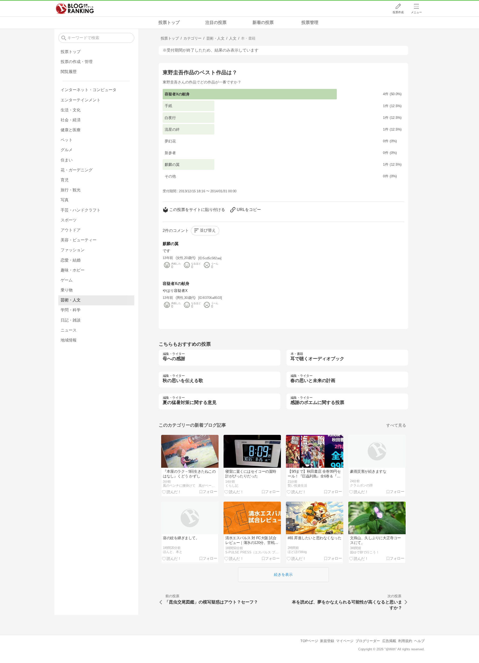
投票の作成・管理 (77, 62)
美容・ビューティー (79, 240)
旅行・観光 (71, 190)
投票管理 (309, 22)
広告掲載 (389, 641)
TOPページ (309, 641)
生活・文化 (71, 110)
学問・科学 (71, 310)
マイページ (345, 641)
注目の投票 (216, 22)
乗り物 (67, 290)
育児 (65, 180)
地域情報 (69, 340)
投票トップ (169, 22)
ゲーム (67, 280)
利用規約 (405, 641)
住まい (67, 160)
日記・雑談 (71, 320)
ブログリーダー (368, 641)
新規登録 (327, 641)
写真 (65, 200)
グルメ (67, 150)
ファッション (73, 250)
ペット (67, 140)
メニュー (416, 12)
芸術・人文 (71, 300)
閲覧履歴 (69, 71)
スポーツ (69, 220)
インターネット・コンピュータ (89, 90)
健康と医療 (71, 130)
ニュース (69, 330)
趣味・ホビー (73, 270)
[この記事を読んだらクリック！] (171, 491)
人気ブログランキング (75, 8)
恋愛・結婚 (71, 260)
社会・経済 (71, 120)
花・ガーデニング (77, 170)
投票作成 (398, 12)
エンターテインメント (81, 100)
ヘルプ (419, 641)
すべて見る (396, 425)
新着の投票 (263, 22)
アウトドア (71, 230)
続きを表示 (283, 574)
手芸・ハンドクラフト (81, 210)
